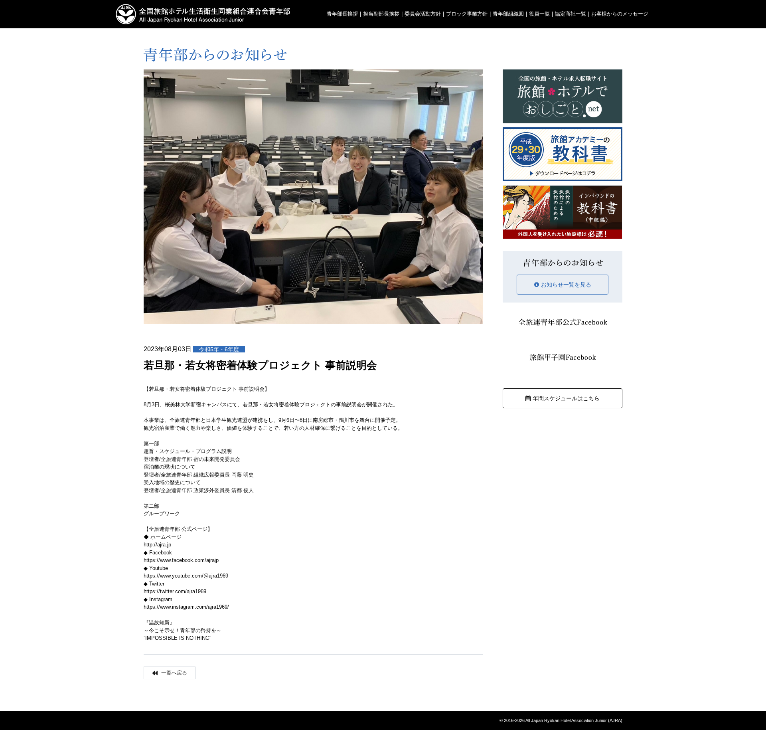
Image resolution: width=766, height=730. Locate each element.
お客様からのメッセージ (619, 14)
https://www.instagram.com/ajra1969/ (186, 607)
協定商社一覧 (570, 14)
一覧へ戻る (173, 673)
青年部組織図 (508, 14)
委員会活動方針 (423, 14)
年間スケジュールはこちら (566, 398)
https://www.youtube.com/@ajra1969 (186, 576)
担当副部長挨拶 (381, 14)
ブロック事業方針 (467, 14)
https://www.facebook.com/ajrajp (181, 560)
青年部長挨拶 (342, 14)
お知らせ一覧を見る (566, 284)
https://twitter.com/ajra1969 (175, 591)
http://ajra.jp (157, 545)
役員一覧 (539, 14)
